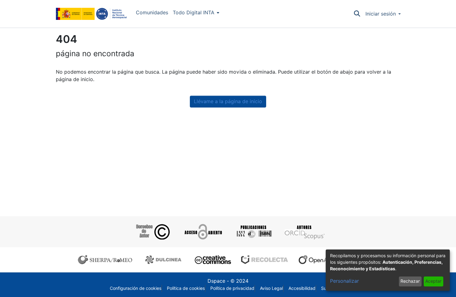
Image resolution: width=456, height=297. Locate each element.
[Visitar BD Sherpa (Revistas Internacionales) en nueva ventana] (106, 259)
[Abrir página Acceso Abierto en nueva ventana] (202, 232)
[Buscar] (357, 14)
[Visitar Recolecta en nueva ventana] (264, 259)
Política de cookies (186, 288)
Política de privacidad (232, 288)
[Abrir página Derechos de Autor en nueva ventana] (152, 232)
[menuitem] (196, 12)
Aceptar (433, 281)
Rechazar (410, 281)
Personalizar (344, 281)
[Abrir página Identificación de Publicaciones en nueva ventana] (253, 232)
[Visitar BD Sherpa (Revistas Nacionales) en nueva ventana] (164, 259)
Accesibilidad (301, 288)
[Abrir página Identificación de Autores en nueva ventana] (303, 232)
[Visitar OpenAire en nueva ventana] (320, 259)
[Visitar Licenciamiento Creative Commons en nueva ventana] (212, 259)
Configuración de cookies (135, 288)
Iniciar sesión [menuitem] (380, 14)
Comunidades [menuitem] (152, 13)
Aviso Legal (271, 288)
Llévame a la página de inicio (228, 101)
